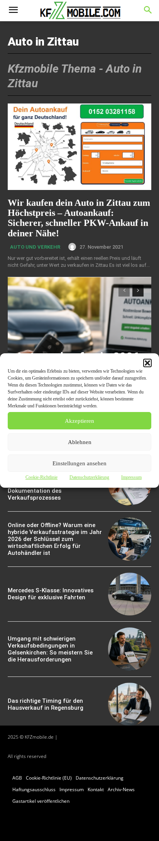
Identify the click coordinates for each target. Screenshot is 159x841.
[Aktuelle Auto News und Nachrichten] (79, 10)
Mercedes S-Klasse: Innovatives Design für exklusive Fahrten (50, 594)
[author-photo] (73, 247)
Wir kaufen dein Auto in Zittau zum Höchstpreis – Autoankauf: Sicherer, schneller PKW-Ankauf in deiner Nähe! (79, 218)
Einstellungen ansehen (79, 463)
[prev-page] (124, 291)
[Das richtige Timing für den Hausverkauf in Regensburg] (129, 704)
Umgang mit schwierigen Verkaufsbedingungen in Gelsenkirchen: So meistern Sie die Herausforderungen (50, 649)
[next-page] (138, 291)
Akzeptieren (79, 421)
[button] (147, 363)
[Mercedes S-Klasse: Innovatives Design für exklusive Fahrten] (129, 594)
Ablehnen (79, 442)
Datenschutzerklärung (89, 477)
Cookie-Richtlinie (41, 477)
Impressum (131, 477)
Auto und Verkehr (35, 247)
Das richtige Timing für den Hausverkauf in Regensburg (45, 704)
